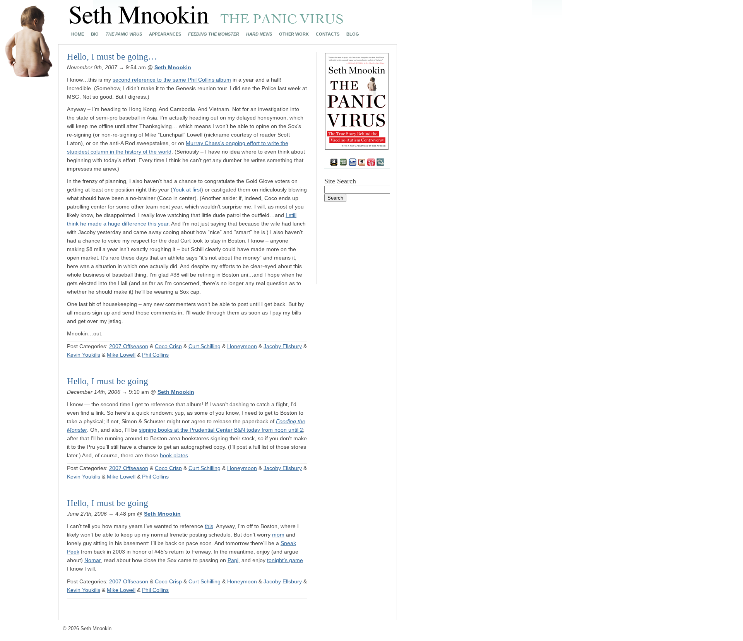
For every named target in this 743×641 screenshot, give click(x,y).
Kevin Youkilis (83, 355)
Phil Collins (155, 355)
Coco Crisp (168, 346)
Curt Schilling (204, 346)
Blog (352, 34)
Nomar (92, 560)
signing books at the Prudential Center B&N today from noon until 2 (221, 430)
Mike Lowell (121, 355)
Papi (233, 560)
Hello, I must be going (107, 381)
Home (77, 34)
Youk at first (187, 189)
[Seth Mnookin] (206, 22)
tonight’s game (285, 560)
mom (278, 535)
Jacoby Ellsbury (283, 346)
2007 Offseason (128, 346)
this (209, 526)
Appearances (165, 34)
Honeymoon (242, 346)
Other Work (294, 34)
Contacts (327, 34)
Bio (95, 34)
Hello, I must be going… (112, 57)
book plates (174, 455)
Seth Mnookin (172, 67)
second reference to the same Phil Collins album (172, 80)
